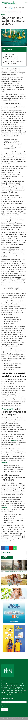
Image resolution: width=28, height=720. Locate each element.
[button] (26, 3)
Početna (2, 11)
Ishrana (3, 14)
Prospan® (7, 408)
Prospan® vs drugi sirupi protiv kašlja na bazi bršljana (13, 62)
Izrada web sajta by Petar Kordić (12, 718)
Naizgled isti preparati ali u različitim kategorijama (12, 58)
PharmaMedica (7, 553)
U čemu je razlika (10, 54)
